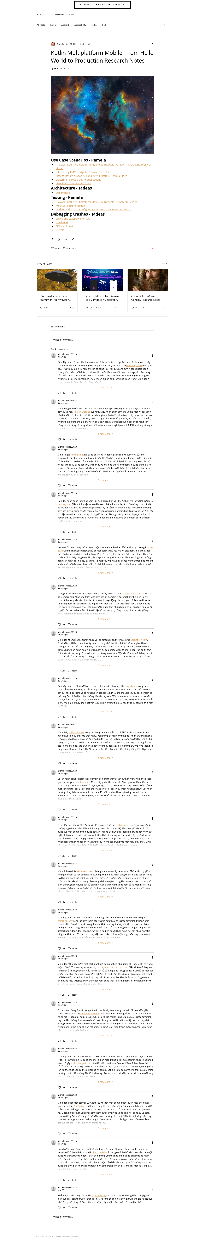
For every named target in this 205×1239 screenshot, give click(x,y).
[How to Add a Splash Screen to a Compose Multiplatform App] (102, 280)
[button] (164, 25)
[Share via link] (72, 239)
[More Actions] (152, 355)
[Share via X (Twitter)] (59, 239)
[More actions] (152, 44)
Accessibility (80, 25)
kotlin (94, 25)
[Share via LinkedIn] (66, 239)
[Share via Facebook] (52, 239)
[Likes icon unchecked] (59, 393)
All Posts (41, 25)
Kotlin (53, 25)
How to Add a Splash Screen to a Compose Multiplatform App (102, 298)
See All (165, 263)
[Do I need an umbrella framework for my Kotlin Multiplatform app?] (57, 280)
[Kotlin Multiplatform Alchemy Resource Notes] (148, 280)
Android (65, 25)
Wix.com (75, 1236)
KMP (104, 25)
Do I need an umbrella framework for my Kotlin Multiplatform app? (54, 298)
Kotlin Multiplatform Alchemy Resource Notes (145, 298)
